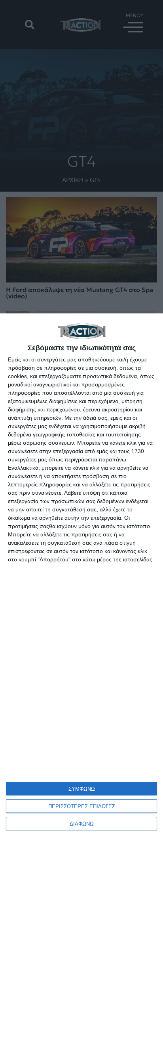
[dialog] (81, 679)
